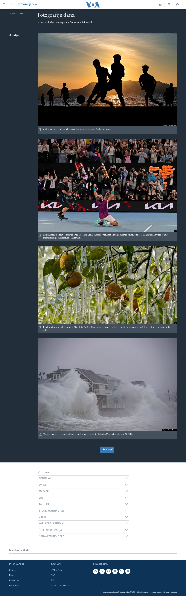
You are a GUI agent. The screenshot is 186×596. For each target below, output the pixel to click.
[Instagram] (169, 5)
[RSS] (121, 571)
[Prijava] (127, 571)
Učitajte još (107, 450)
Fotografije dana (28, 4)
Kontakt (12, 575)
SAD (53, 575)
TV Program (56, 570)
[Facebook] (177, 5)
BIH (53, 581)
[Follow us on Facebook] (95, 571)
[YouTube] (160, 5)
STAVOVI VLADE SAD (61, 586)
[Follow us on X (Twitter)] (102, 571)
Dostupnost (14, 586)
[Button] (14, 36)
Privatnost (14, 581)
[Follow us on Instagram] (108, 571)
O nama (12, 570)
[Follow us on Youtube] (115, 571)
